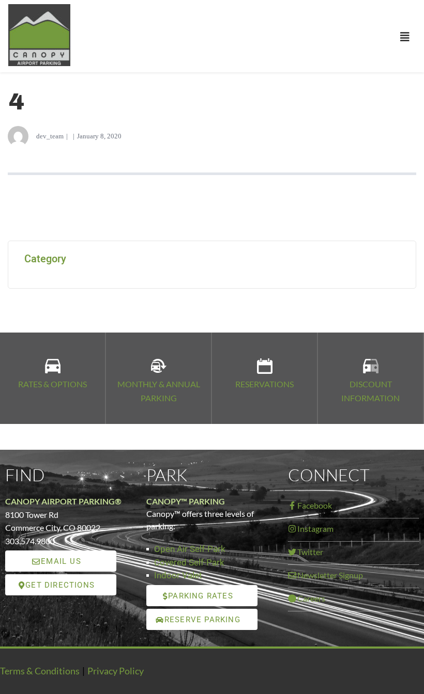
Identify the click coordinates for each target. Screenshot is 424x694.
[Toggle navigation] (404, 37)
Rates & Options (52, 384)
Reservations (264, 384)
